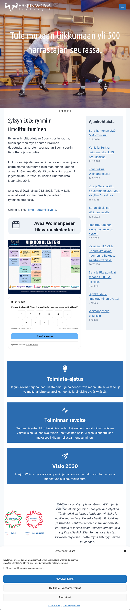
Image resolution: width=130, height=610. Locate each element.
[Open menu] (122, 6)
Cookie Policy (55, 605)
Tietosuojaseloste (71, 605)
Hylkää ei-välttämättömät (65, 588)
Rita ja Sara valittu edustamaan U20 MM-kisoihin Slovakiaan (104, 191)
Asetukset (65, 597)
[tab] (59, 111)
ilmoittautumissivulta (42, 209)
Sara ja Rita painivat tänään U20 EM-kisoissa (102, 277)
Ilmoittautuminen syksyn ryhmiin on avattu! (101, 229)
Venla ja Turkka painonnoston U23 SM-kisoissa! (101, 152)
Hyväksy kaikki (65, 578)
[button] (125, 551)
